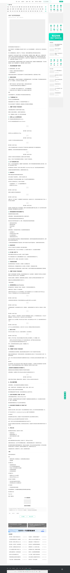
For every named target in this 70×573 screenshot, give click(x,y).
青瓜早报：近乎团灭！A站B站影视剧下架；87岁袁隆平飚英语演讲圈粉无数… (18, 544)
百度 (40, 8)
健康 (19, 6)
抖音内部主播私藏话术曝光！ (58, 80)
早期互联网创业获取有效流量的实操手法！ (16, 556)
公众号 (24, 8)
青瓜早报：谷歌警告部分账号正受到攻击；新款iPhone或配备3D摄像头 (18, 546)
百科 (15, 11)
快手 (16, 8)
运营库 (27, 1)
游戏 (21, 6)
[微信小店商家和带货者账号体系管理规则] (52, 44)
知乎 (34, 8)
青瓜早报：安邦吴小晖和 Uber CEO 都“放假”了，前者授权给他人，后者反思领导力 (18, 541)
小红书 (29, 8)
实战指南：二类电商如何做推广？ (34, 536)
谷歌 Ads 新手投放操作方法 (14, 554)
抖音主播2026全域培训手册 (58, 75)
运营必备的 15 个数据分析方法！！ (35, 541)
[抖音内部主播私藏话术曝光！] (52, 79)
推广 (42, 11)
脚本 (26, 11)
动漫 (24, 6)
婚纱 (35, 6)
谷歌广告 (22, 49)
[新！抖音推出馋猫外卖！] (52, 70)
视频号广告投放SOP (58, 48)
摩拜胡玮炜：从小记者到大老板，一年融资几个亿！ (37, 546)
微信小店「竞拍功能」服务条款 (58, 54)
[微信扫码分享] (23, 571)
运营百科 (22, 1)
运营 (19, 1)
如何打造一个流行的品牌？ (33, 559)
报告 (17, 11)
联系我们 (40, 1)
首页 (16, 1)
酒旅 (37, 6)
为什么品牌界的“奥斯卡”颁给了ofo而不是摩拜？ (17, 549)
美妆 (26, 6)
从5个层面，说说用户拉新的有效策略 (35, 554)
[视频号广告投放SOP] (52, 48)
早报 (29, 1)
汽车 (10, 6)
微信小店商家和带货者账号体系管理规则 (58, 45)
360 (38, 8)
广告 (39, 11)
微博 (18, 8)
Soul (36, 8)
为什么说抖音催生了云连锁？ (58, 89)
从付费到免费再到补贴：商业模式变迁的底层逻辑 (17, 539)
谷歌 (17, 17)
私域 (33, 11)
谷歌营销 (18, 513)
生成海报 (20, 571)
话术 (28, 11)
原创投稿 (61, 1)
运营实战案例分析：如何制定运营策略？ (16, 551)
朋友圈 (21, 8)
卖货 (24, 11)
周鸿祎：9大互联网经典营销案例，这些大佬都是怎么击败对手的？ (37, 551)
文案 (12, 11)
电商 (30, 11)
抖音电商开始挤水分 (58, 83)
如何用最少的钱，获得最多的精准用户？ (35, 549)
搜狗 (42, 8)
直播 (21, 11)
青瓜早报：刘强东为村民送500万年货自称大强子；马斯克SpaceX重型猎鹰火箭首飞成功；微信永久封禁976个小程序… (18, 536)
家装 (30, 6)
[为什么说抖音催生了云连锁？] (52, 88)
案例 (32, 1)
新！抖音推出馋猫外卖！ (58, 70)
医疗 (17, 6)
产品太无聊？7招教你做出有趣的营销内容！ (16, 559)
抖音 (10, 8)
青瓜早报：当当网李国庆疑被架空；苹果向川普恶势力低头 (37, 544)
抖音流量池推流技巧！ (58, 92)
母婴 (39, 6)
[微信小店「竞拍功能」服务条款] (52, 53)
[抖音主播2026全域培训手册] (52, 75)
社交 (15, 6)
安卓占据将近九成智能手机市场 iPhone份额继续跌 (37, 556)
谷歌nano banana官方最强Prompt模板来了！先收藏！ (37, 539)
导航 (19, 11)
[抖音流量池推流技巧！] (52, 92)
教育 (33, 6)
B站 (26, 8)
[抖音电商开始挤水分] (52, 84)
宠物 (42, 6)
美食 (28, 6)
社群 (35, 11)
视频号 (13, 8)
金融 (12, 6)
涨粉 (37, 11)
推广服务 (36, 1)
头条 (31, 8)
